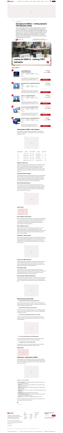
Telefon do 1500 (19, 428)
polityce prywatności (10, 423)
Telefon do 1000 (16, 428)
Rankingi (16, 20)
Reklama (22, 431)
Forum (31, 418)
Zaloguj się (53, 1)
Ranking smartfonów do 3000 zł (23, 353)
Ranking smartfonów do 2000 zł (23, 352)
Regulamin (25, 431)
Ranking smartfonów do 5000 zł (23, 355)
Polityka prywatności (30, 431)
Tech (24, 415)
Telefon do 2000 (22, 428)
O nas (20, 431)
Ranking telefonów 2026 (10, 428)
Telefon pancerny (32, 428)
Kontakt (35, 431)
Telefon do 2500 (25, 428)
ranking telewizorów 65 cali (36, 428)
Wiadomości (25, 414)
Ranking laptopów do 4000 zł (23, 213)
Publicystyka (26, 417)
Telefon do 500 (13, 428)
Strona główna (13, 20)
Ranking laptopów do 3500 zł (23, 210)
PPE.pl (36, 415)
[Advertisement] (31, 11)
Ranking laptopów (20, 20)
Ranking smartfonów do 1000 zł (23, 349)
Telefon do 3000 (28, 428)
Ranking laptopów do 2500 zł (23, 209)
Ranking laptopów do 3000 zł (23, 214)
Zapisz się (53, 415)
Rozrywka (31, 414)
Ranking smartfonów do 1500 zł (23, 351)
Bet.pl (35, 417)
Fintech (25, 418)
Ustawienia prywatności (39, 431)
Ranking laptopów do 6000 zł (23, 211)
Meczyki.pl (36, 414)
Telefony (31, 417)
